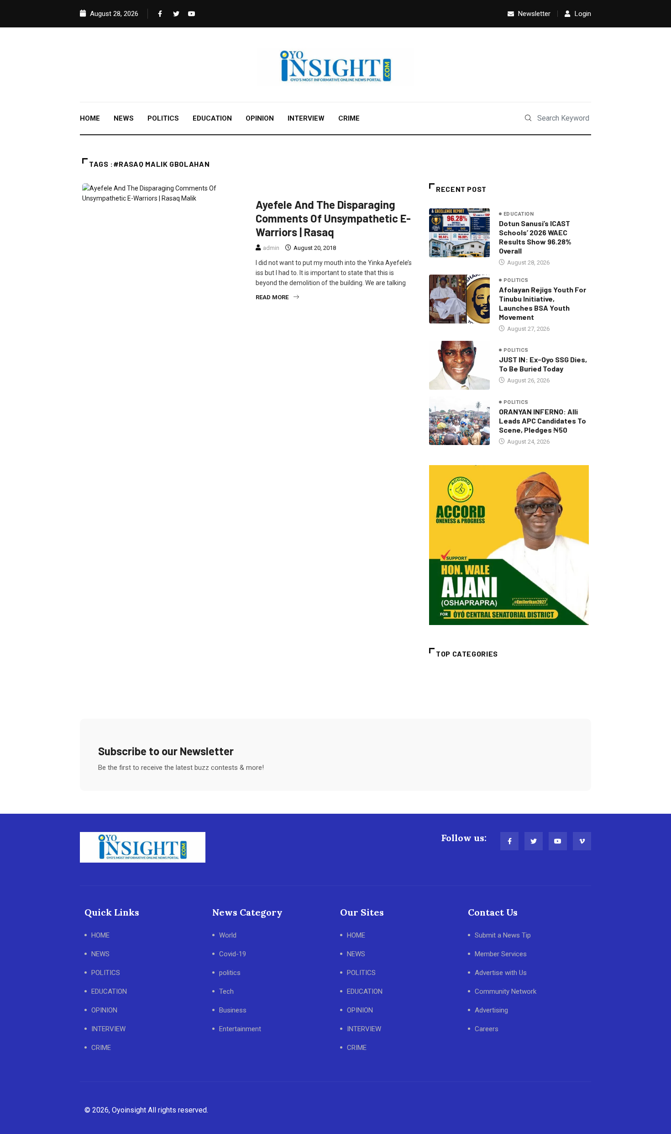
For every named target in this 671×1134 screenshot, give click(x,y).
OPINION (260, 118)
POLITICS (163, 118)
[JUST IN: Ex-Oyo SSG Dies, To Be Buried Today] (459, 365)
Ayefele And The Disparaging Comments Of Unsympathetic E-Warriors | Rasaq (333, 218)
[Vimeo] (582, 841)
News (360, 189)
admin (271, 247)
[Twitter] (174, 14)
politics (516, 280)
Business (232, 1010)
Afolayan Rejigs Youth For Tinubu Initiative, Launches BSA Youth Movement (542, 303)
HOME (90, 118)
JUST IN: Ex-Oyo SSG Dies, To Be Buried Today (543, 364)
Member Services (501, 954)
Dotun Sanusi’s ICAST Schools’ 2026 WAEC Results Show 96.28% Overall (535, 237)
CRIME (349, 118)
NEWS (124, 118)
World (227, 935)
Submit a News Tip (503, 935)
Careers (486, 1029)
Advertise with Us (501, 973)
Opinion (390, 189)
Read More (272, 297)
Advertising (491, 1010)
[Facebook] (159, 14)
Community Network (505, 991)
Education (518, 214)
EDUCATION (212, 118)
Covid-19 (232, 954)
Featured (328, 189)
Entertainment (282, 189)
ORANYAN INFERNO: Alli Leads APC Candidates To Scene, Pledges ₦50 (542, 420)
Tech (226, 991)
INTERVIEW (306, 118)
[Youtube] (189, 14)
